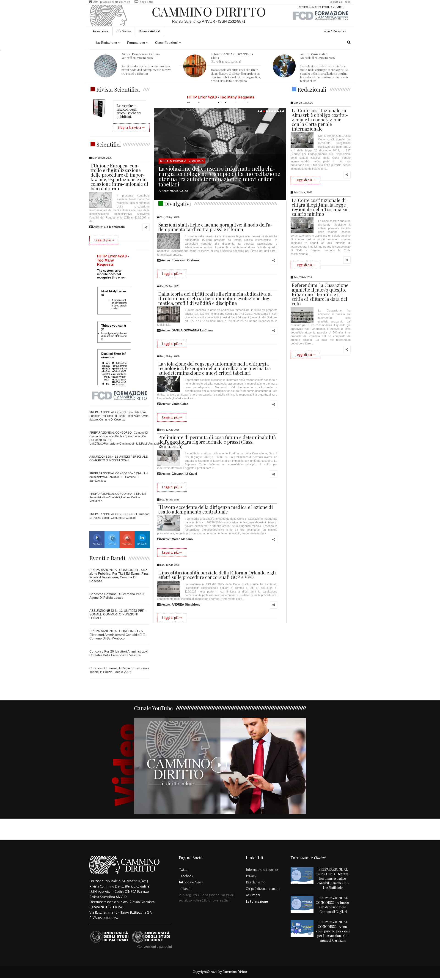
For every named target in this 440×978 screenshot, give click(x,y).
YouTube (127, 544)
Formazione (136, 42)
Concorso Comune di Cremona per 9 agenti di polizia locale (116, 595)
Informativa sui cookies (262, 869)
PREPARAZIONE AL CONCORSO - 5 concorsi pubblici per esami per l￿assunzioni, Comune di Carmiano (333, 931)
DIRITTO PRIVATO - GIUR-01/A (182, 160)
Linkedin (142, 544)
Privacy (251, 876)
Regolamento (255, 882)
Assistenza (100, 31)
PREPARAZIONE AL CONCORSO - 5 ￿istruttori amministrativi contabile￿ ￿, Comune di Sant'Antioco (117, 634)
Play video (220, 766)
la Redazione (106, 42)
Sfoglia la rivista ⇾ (131, 127)
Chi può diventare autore (263, 889)
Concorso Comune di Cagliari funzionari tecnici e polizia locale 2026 (119, 670)
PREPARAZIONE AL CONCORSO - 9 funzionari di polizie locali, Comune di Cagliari (333, 905)
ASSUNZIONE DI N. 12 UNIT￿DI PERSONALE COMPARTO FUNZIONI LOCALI (117, 614)
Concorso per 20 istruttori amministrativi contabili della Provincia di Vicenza (118, 653)
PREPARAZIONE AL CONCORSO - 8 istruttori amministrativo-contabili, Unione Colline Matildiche (117, 497)
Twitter (111, 544)
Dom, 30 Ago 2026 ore (110, 1)
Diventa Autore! (149, 31)
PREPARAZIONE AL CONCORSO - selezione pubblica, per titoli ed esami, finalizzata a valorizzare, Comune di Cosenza (119, 416)
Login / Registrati (334, 31)
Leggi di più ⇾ (104, 240)
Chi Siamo (123, 31)
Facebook (97, 544)
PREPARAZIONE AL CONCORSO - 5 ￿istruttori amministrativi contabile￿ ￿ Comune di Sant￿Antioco (118, 477)
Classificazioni (166, 42)
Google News (193, 882)
